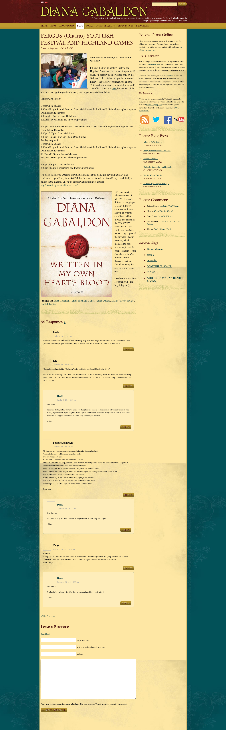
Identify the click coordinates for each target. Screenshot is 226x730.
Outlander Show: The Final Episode (157, 166)
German (46, 2)
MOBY (150, 254)
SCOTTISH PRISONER (159, 266)
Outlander (152, 260)
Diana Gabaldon (61, 300)
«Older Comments (48, 616)
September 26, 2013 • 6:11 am (64, 549)
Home (44, 25)
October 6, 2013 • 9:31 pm (66, 508)
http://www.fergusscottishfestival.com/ (59, 185)
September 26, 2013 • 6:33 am (68, 582)
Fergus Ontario (103, 300)
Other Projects (105, 25)
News (53, 25)
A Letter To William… (152, 142)
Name (83, 640)
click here (169, 75)
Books (89, 25)
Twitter (156, 119)
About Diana (66, 25)
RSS (144, 119)
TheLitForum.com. (153, 64)
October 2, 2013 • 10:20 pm (63, 446)
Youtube (179, 119)
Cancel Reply (45, 634)
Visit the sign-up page (154, 104)
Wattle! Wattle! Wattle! (152, 175)
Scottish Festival (49, 304)
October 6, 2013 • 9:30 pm (66, 400)
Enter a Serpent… (150, 158)
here (114, 88)
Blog (80, 25)
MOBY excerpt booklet (122, 300)
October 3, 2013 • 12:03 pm (63, 364)
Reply (128, 349)
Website (80, 654)
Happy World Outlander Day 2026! (156, 150)
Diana (60, 396)
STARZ (151, 271)
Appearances (125, 25)
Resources (142, 25)
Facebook (167, 119)
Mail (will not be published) (91, 647)
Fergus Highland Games (82, 300)
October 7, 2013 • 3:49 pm (62, 336)
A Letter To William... (170, 206)
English (42, 2)
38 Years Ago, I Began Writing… (156, 183)
